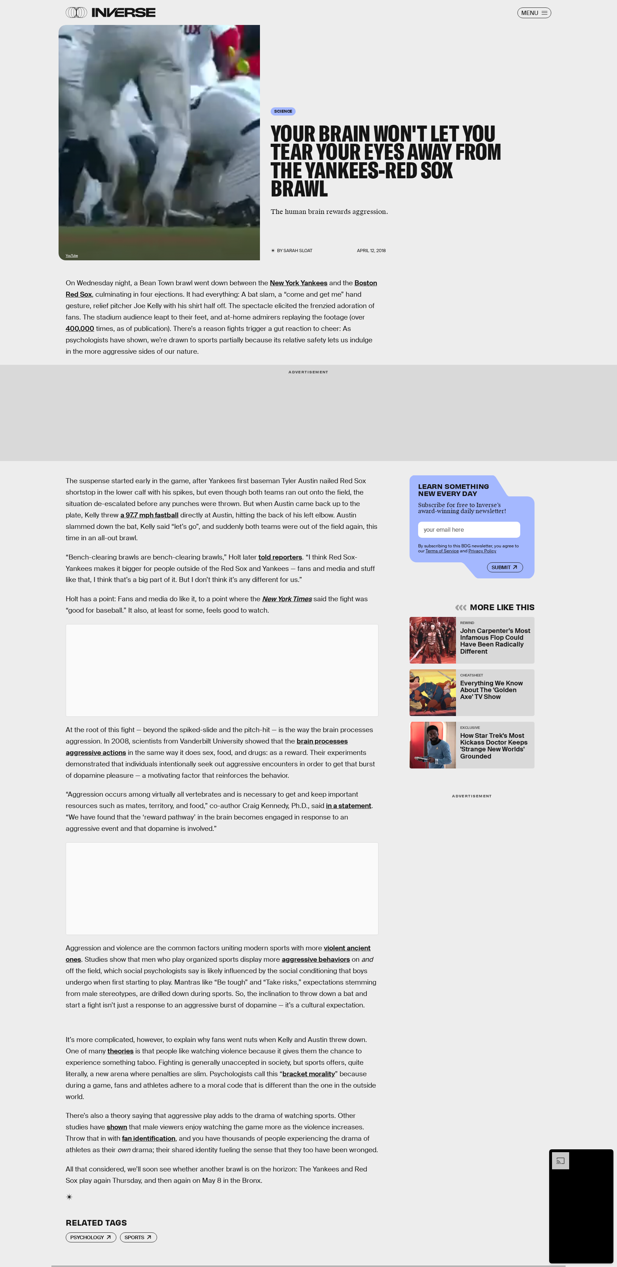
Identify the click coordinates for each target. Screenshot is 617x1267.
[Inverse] (124, 12)
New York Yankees (298, 283)
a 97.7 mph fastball (149, 515)
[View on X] (222, 670)
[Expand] (557, 1155)
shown (117, 1127)
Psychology (87, 1237)
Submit (501, 567)
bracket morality (308, 1073)
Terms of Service (442, 551)
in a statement (348, 805)
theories (120, 1051)
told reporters (280, 557)
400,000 (80, 328)
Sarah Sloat (298, 251)
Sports (134, 1237)
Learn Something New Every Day (453, 489)
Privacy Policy (482, 551)
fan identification (148, 1138)
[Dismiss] (605, 1155)
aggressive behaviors (316, 959)
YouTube (72, 256)
